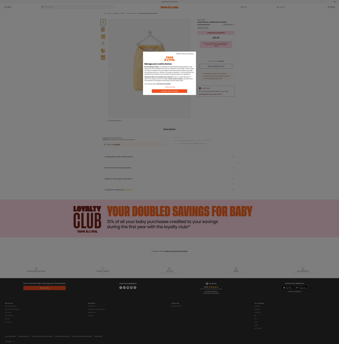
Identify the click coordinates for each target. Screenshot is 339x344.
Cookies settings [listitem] (170, 87)
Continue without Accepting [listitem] (184, 54)
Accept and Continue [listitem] (169, 91)
